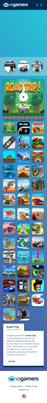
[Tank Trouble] (23, 66)
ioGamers (10, 329)
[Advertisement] (23, 33)
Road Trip (17, 329)
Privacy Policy (16, 386)
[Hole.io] (37, 66)
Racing (11, 361)
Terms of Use (31, 386)
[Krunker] (10, 66)
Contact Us (23, 390)
